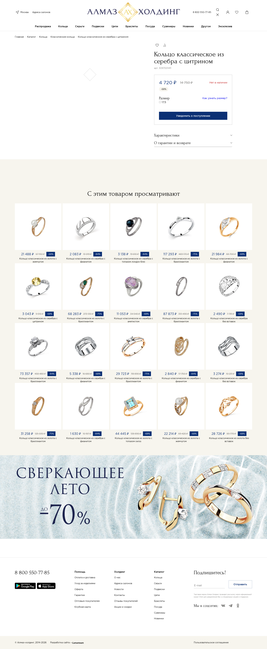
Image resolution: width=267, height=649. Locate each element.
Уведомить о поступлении (193, 115)
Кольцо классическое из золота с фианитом (229, 260)
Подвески (98, 26)
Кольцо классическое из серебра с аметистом (133, 320)
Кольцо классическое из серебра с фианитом (85, 260)
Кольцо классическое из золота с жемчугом (38, 260)
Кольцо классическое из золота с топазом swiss (133, 440)
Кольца (63, 26)
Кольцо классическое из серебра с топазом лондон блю (133, 260)
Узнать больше (157, 612)
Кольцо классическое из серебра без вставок (229, 320)
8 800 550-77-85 (202, 12)
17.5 (164, 102)
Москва (24, 12)
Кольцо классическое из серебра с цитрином (38, 320)
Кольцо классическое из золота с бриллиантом (181, 260)
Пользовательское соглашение (211, 642)
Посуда (150, 26)
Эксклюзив (225, 26)
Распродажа (43, 26)
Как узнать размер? (214, 98)
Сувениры (168, 26)
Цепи (115, 26)
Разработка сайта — (61, 642)
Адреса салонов (41, 12)
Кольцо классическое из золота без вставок (229, 440)
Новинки (188, 26)
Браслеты (131, 26)
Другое (206, 26)
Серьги (79, 26)
